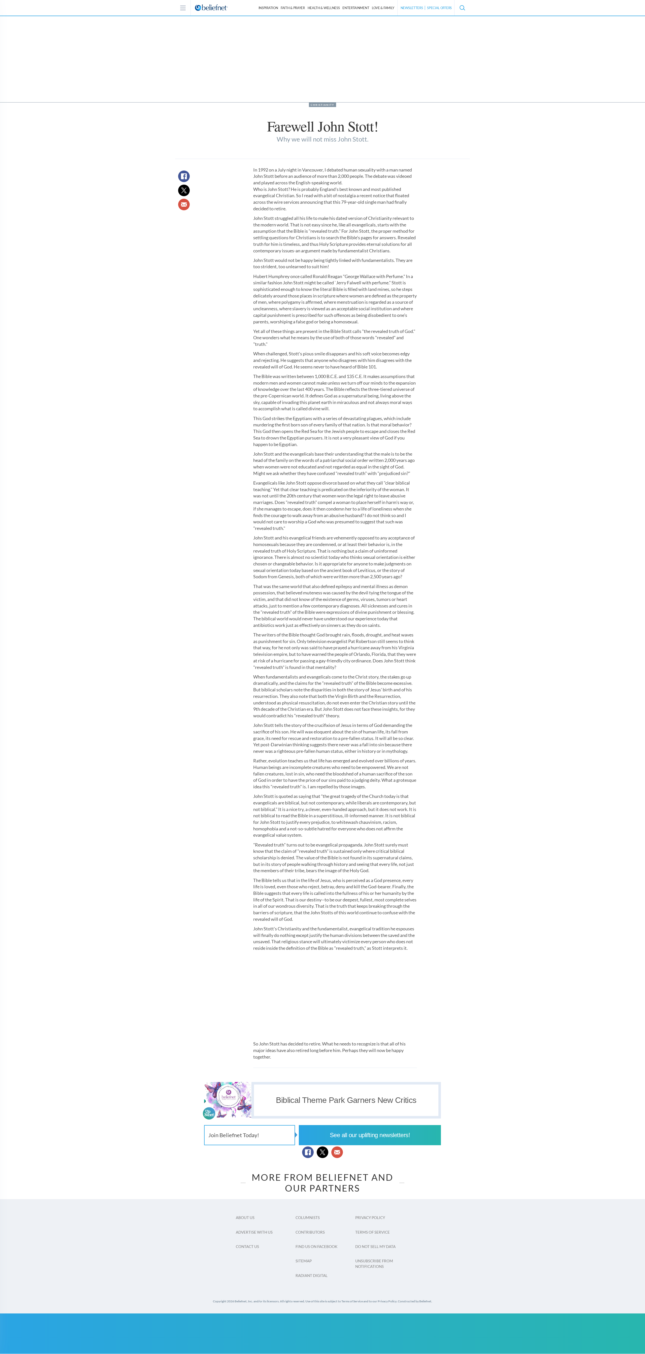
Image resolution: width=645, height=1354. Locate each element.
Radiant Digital (312, 1275)
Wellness (324, 8)
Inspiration (268, 8)
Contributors (310, 1232)
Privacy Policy (370, 1217)
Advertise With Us (254, 1232)
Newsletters (412, 8)
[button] (462, 8)
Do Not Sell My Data (375, 1246)
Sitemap (304, 1261)
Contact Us (247, 1246)
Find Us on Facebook (316, 1246)
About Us (245, 1217)
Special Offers (439, 8)
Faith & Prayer (293, 8)
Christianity (322, 104)
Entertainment (355, 8)
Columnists (308, 1217)
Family (383, 8)
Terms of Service (372, 1232)
